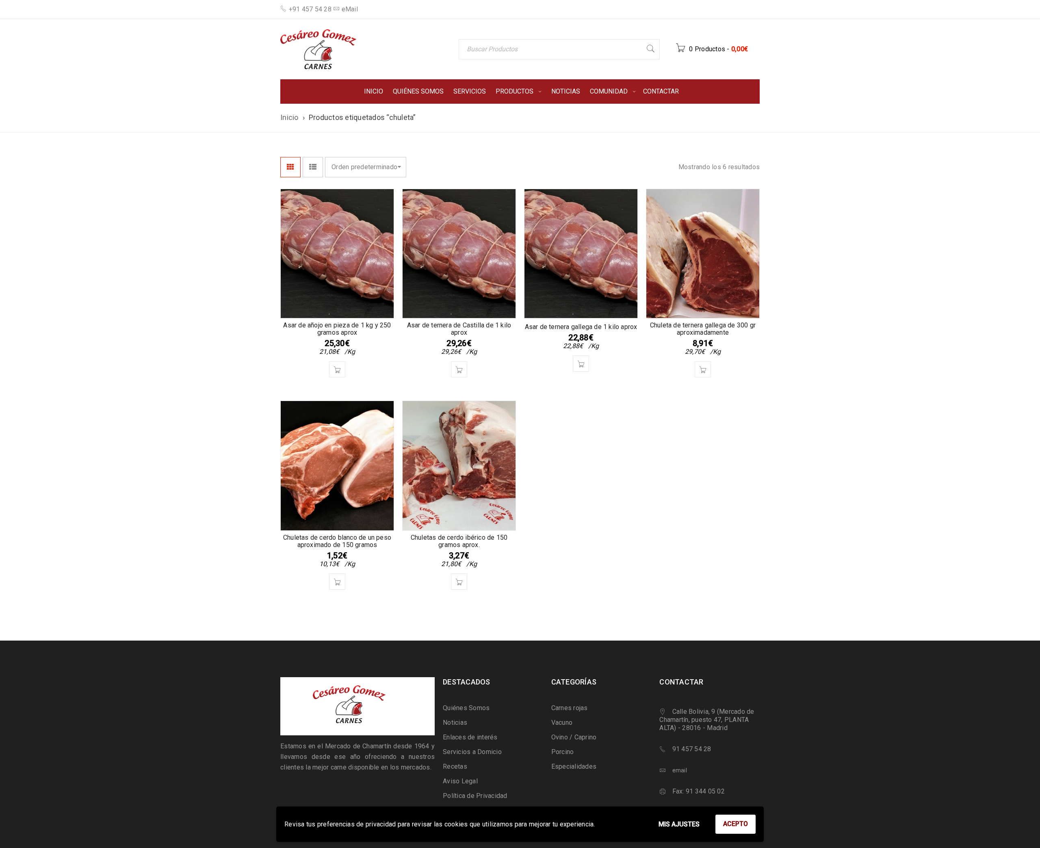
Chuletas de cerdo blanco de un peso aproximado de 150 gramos (337, 541)
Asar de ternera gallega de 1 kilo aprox (581, 327)
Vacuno (562, 722)
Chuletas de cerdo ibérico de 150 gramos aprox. (459, 541)
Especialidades (574, 766)
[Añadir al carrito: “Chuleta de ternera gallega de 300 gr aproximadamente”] (703, 369)
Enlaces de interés (470, 737)
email (679, 770)
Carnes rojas (569, 708)
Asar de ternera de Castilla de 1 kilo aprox (459, 328)
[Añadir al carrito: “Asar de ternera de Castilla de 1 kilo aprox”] (459, 369)
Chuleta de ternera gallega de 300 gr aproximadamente (703, 328)
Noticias (455, 722)
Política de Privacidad (475, 796)
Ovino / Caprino (574, 737)
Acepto (735, 824)
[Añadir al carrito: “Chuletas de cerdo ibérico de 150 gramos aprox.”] (459, 581)
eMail (350, 9)
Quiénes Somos (466, 708)
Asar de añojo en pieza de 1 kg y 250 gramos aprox (337, 328)
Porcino (562, 752)
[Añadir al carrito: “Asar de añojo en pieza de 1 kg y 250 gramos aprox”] (337, 369)
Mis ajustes (679, 824)
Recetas (455, 766)
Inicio (289, 117)
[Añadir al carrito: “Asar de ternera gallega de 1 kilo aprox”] (581, 363)
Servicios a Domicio (472, 752)
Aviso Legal (460, 781)
